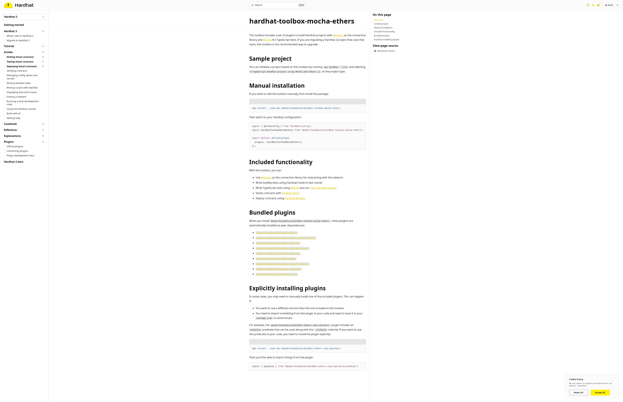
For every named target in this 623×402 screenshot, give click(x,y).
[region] (307, 136)
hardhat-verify (290, 193)
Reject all (578, 392)
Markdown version (386, 50)
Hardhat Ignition (295, 198)
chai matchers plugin (323, 188)
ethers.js (338, 35)
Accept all (600, 392)
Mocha (267, 40)
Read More (582, 386)
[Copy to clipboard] (362, 108)
